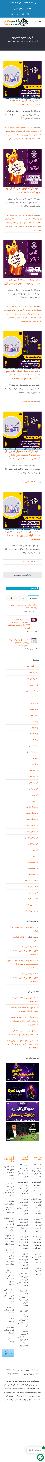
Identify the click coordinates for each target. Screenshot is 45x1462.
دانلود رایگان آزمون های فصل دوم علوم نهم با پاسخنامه (26, 167)
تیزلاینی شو (26, 131)
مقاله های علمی (32, 904)
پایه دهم (34, 715)
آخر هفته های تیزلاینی (26, 215)
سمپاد (18, 135)
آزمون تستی (29, 127)
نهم (18, 138)
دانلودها (35, 764)
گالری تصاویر (19, 80)
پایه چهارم (34, 709)
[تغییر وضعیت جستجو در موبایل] (35, 22)
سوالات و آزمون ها (31, 880)
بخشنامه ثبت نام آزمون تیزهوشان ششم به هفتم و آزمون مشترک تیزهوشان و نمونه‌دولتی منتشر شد (23, 1021)
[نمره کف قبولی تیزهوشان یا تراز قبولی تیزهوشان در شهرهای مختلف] (34, 639)
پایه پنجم (34, 703)
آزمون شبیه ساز (9, 127)
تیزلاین (28, 314)
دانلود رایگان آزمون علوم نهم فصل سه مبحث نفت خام (26, 80)
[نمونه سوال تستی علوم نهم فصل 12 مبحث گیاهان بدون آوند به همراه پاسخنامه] (22, 511)
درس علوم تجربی (31, 807)
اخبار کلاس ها (32, 678)
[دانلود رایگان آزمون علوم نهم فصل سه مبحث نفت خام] (22, 80)
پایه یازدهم (33, 745)
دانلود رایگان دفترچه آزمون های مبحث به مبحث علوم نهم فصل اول (26, 259)
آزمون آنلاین (14, 215)
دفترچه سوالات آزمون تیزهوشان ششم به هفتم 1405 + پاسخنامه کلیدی (22, 964)
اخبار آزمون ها (32, 666)
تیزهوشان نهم (11, 131)
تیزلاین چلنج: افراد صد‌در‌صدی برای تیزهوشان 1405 (24, 606)
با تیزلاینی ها (33, 684)
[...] (22, 118)
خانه (36, 41)
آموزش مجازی (19, 219)
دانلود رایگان (38, 135)
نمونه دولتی (24, 138)
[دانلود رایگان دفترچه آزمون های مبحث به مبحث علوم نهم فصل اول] (22, 259)
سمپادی (39, 226)
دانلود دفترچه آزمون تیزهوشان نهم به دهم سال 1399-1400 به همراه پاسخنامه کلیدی (19, 623)
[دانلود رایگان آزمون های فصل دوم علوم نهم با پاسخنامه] (22, 168)
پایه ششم (34, 721)
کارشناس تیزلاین (32, 927)
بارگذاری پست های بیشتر (22, 575)
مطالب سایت (33, 898)
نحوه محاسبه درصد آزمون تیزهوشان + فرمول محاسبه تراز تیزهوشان (23, 950)
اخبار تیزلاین (33, 672)
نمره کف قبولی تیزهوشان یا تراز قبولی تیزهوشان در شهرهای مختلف (19, 642)
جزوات (31, 41)
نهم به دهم (13, 138)
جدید (22, 598)
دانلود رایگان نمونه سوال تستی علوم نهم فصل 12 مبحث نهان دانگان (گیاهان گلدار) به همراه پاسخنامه (26, 430)
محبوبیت (33, 598)
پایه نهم (24, 41)
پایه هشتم (34, 733)
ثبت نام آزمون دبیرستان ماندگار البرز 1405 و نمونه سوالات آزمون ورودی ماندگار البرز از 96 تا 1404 (22, 1044)
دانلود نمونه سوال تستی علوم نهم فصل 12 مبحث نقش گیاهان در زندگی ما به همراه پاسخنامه (26, 350)
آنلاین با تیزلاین (36, 131)
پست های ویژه (32, 751)
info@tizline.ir (12, 1373)
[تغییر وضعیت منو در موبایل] (40, 22)
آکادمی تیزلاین (30, 219)
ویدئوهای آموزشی (31, 910)
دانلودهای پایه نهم (27, 135)
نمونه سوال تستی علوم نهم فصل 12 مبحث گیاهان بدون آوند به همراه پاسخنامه (26, 510)
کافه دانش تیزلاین (31, 886)
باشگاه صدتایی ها (31, 690)
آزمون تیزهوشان (19, 127)
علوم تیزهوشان (22, 226)
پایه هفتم (34, 739)
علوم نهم (32, 138)
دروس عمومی (33, 843)
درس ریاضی (33, 770)
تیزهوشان (19, 131)
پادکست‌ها (34, 696)
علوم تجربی (12, 135)
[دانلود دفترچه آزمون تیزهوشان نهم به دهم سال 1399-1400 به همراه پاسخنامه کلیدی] (34, 619)
